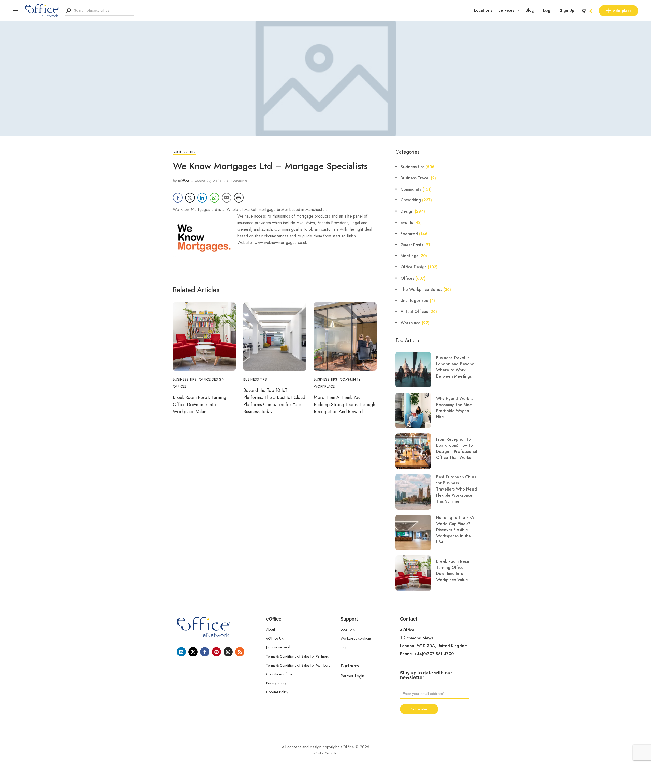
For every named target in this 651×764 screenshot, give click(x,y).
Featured (409, 234)
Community (350, 379)
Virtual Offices (414, 311)
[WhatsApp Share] (214, 198)
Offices (180, 386)
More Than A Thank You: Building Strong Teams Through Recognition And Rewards (344, 404)
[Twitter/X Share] (190, 198)
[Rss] (239, 651)
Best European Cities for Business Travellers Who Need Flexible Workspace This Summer (456, 489)
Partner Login (352, 676)
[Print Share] (239, 198)
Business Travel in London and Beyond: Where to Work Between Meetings (456, 367)
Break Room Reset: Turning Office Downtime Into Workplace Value (199, 404)
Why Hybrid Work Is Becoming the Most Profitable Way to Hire (454, 408)
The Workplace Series (421, 289)
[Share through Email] (226, 198)
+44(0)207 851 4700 (434, 654)
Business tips (184, 151)
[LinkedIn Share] (202, 198)
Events (407, 222)
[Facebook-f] (204, 651)
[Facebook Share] (178, 198)
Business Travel (415, 178)
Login (548, 10)
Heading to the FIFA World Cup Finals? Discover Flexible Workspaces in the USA (455, 530)
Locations (483, 10)
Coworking (411, 200)
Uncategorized (414, 301)
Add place (622, 10)
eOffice (183, 180)
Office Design (211, 379)
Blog (530, 10)
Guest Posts (412, 245)
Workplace (324, 386)
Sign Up (567, 10)
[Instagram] (228, 651)
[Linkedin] (181, 651)
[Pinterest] (216, 651)
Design (407, 211)
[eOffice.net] (42, 10)
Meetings (409, 256)
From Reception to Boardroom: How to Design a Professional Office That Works (456, 448)
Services (506, 10)
